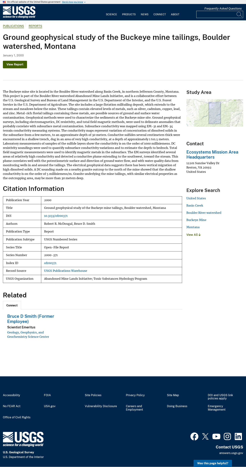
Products (129, 14)
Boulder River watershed (203, 212)
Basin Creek (194, 205)
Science (111, 14)
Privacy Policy (135, 395)
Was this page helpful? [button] (212, 463)
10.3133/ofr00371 (56, 216)
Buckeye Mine (196, 220)
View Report (14, 64)
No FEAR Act (11, 406)
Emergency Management (216, 408)
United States (196, 198)
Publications (13, 26)
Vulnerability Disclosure (101, 406)
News (144, 14)
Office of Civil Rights (16, 417)
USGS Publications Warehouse (65, 271)
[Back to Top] (233, 454)
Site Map (173, 395)
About (175, 14)
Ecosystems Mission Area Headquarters (212, 154)
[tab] (12, 305)
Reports (35, 26)
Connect (159, 14)
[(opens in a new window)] (194, 436)
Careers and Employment (134, 408)
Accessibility (11, 395)
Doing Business (177, 406)
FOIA (47, 395)
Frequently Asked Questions (223, 8)
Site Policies (93, 395)
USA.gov (49, 406)
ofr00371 (50, 263)
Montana (193, 227)
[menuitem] (111, 12)
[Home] (19, 17)
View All (192, 234)
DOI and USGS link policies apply (220, 397)
